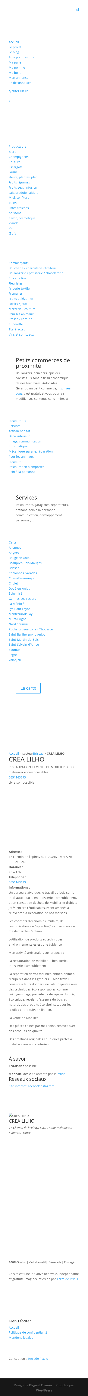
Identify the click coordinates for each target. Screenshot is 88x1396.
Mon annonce (18, 78)
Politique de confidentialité (28, 1332)
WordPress (44, 1390)
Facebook (33, 1086)
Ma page (15, 62)
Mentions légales (21, 1337)
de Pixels (38, 1359)
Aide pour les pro (21, 57)
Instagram (47, 1086)
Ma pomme (17, 67)
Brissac (38, 753)
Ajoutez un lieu (19, 91)
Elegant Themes (40, 1385)
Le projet (15, 47)
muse (61, 1074)
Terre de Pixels (67, 1279)
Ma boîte (15, 73)
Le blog (14, 52)
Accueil (14, 42)
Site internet (17, 1086)
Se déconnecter (20, 83)
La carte (28, 688)
